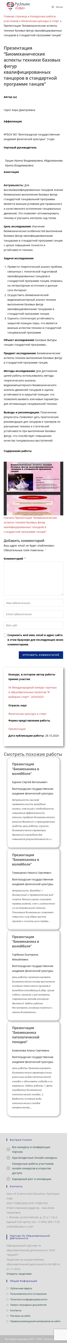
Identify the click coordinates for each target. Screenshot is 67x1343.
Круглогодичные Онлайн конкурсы (34, 1157)
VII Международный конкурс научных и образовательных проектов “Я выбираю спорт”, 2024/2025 (32, 692)
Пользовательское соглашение (28, 1293)
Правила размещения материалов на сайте (35, 1321)
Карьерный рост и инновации (31, 1179)
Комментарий (14, 558)
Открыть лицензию (19, 1273)
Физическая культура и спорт (40, 21)
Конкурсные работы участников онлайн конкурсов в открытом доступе (32, 1168)
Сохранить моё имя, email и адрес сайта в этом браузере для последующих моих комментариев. (35, 639)
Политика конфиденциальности (28, 1299)
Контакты (15, 1310)
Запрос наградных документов (28, 1304)
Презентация (16, 729)
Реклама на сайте (20, 1315)
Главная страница (15, 16)
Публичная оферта (21, 1288)
